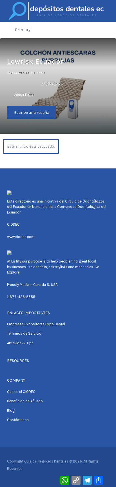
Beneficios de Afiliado (25, 401)
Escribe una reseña (31, 112)
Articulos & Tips (20, 343)
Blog (11, 410)
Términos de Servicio (24, 333)
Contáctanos (18, 420)
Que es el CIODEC (21, 392)
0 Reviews (52, 83)
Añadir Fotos (24, 95)
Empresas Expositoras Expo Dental (36, 324)
